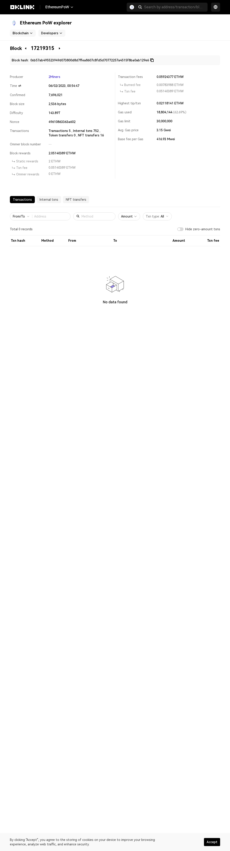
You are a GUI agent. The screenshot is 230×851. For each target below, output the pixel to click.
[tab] (22, 199)
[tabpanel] (115, 264)
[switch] (180, 229)
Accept (212, 842)
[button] (140, 7)
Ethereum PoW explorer (46, 23)
